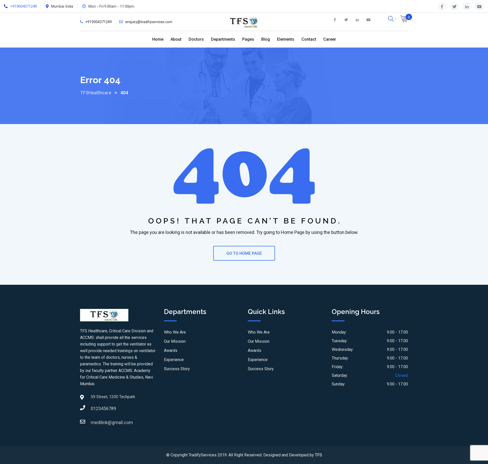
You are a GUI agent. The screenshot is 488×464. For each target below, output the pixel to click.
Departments (223, 39)
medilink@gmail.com (96, 422)
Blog (265, 39)
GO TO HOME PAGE (244, 253)
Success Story (177, 368)
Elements (285, 39)
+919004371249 (23, 6)
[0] (404, 20)
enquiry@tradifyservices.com (148, 22)
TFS (318, 455)
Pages (248, 39)
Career (329, 39)
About (176, 39)
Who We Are (175, 332)
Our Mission (175, 341)
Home (157, 39)
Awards (170, 350)
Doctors (196, 39)
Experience (174, 359)
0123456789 (96, 408)
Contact (308, 39)
